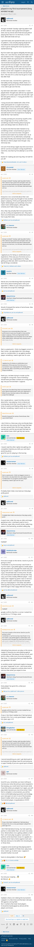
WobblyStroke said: (7, 629)
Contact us (4, 938)
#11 (32, 557)
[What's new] (28, 2)
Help (29, 938)
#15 (32, 703)
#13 (32, 626)
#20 (32, 895)
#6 (32, 325)
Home (3, 940)
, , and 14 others (15, 162)
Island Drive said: (7, 413)
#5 (32, 304)
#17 (32, 779)
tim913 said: (5, 387)
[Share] (30, 25)
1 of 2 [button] (11, 916)
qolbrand (5, 14)
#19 (32, 873)
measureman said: (7, 512)
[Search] (32, 2)
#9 (32, 508)
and (8, 291)
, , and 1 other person (13, 691)
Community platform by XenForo (16, 944)
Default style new (7, 936)
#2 (32, 174)
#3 (32, 232)
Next (17, 916)
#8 (32, 468)
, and (11, 220)
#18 (32, 815)
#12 (32, 602)
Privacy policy (23, 938)
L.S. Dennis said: (6, 360)
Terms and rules (13, 938)
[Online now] (4, 439)
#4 (32, 278)
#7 (32, 444)
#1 (32, 25)
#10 (32, 538)
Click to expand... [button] (17, 193)
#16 (32, 734)
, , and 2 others (12, 266)
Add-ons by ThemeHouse (7, 945)
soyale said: (5, 178)
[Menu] (2, 2)
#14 (32, 683)
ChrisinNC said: (6, 328)
